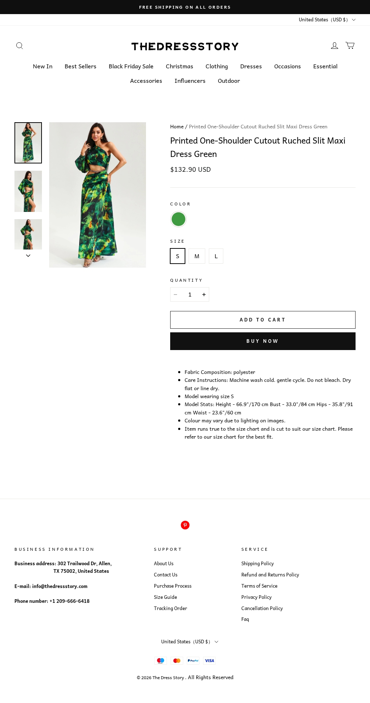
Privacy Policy (256, 597)
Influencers (190, 80)
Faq (245, 619)
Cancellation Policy (262, 608)
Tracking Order (170, 608)
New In (42, 66)
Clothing (217, 66)
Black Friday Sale (131, 66)
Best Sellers (80, 66)
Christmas (179, 66)
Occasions (287, 66)
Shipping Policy (257, 563)
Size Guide (165, 597)
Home (177, 126)
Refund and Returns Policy (270, 574)
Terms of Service (259, 585)
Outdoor (229, 80)
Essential (325, 66)
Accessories (146, 80)
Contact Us (165, 574)
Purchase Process (173, 585)
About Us (163, 563)
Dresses (251, 66)
